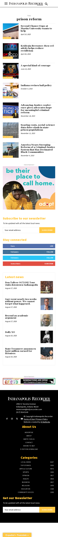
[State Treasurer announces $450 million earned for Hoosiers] (47, 353)
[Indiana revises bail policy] (11, 90)
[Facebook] (7, 419)
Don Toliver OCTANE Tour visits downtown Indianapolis (21, 283)
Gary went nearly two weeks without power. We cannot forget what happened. (20, 301)
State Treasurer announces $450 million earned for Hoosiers (20, 351)
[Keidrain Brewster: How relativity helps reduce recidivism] (11, 51)
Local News (7, 77)
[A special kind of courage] (11, 71)
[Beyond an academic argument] (47, 320)
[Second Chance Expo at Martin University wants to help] (11, 31)
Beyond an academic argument (16, 316)
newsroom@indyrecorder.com (29, 409)
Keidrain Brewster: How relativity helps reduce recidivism (38, 48)
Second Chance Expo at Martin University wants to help (36, 28)
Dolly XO (10, 332)
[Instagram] (12, 419)
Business (7, 38)
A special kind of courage (36, 65)
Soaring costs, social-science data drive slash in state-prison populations (38, 127)
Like (51, 246)
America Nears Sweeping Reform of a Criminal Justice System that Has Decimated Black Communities (38, 148)
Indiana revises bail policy (36, 85)
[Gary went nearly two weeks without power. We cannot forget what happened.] (47, 304)
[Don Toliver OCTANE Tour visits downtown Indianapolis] (47, 287)
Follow (50, 252)
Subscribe (47, 230)
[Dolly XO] (47, 337)
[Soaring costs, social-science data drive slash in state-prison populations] (11, 130)
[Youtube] (22, 419)
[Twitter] (17, 419)
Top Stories (7, 58)
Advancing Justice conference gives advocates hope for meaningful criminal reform (36, 109)
